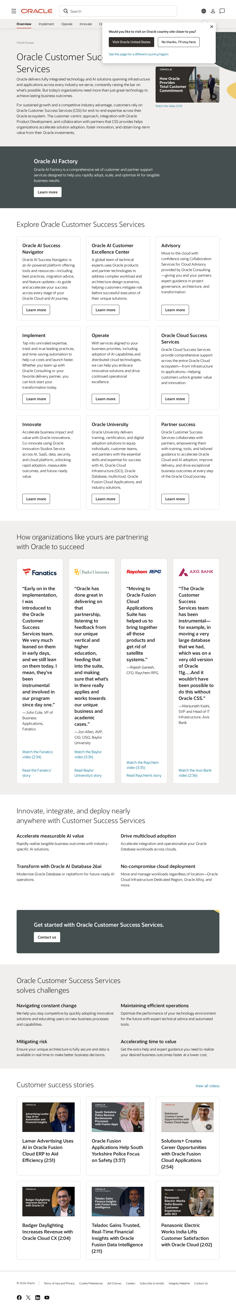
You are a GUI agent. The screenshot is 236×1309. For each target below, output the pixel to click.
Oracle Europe (25, 42)
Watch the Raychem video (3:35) (143, 765)
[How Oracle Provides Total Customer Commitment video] (187, 85)
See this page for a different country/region (138, 54)
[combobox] (118, 11)
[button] (14, 11)
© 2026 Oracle (26, 1283)
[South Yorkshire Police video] (118, 1117)
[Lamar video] (48, 1117)
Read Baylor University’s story (88, 773)
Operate (66, 24)
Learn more (48, 192)
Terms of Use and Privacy (59, 1283)
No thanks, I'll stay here (179, 42)
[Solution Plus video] (187, 1117)
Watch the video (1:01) (169, 106)
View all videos (207, 1085)
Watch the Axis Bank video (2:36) (195, 773)
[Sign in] (213, 11)
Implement (46, 24)
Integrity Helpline (179, 1283)
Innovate (86, 24)
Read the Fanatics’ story (36, 773)
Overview (24, 24)
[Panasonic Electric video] (187, 1201)
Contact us (47, 937)
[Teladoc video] (118, 1201)
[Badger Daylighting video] (48, 1201)
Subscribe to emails (152, 1283)
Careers (130, 1283)
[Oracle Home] (36, 11)
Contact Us (201, 1283)
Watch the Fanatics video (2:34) (37, 754)
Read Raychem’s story (144, 775)
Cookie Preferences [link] (91, 1283)
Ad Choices (114, 1283)
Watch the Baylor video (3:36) (88, 754)
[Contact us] (222, 11)
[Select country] (203, 11)
